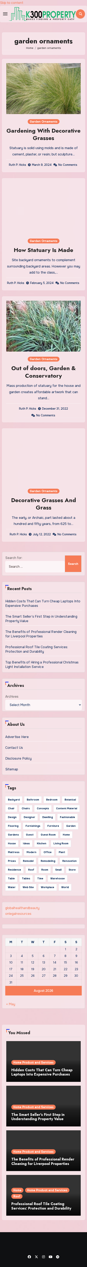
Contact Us (14, 748)
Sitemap (11, 769)
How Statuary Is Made (43, 250)
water (12, 887)
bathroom (33, 799)
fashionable (67, 817)
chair (11, 808)
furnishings (32, 826)
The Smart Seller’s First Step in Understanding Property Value (38, 1117)
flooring (13, 826)
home (66, 834)
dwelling (47, 817)
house (12, 843)
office (48, 852)
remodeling (48, 861)
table (11, 878)
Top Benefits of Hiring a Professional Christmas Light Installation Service (42, 664)
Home (17, 1190)
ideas (26, 843)
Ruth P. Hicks (17, 165)
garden (71, 826)
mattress (13, 852)
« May (10, 1004)
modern (31, 852)
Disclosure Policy (18, 758)
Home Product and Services (33, 1062)
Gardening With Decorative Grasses (43, 134)
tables (26, 878)
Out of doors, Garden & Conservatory (43, 372)
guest (30, 834)
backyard (14, 799)
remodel (28, 861)
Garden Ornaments (43, 121)
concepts (43, 808)
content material (66, 808)
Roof (16, 1196)
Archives (11, 696)
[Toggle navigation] (5, 13)
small (58, 869)
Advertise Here (17, 737)
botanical (70, 799)
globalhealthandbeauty (22, 908)
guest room (48, 834)
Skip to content (11, 3)
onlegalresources (18, 914)
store (72, 869)
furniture (53, 826)
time (40, 878)
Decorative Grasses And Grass (43, 504)
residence (14, 869)
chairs (26, 808)
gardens (13, 834)
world (65, 887)
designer (29, 817)
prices (12, 861)
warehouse (57, 878)
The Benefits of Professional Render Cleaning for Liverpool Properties (41, 634)
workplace (47, 887)
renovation (69, 861)
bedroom (51, 799)
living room (60, 843)
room (44, 869)
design (12, 817)
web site (28, 887)
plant (62, 852)
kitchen (41, 843)
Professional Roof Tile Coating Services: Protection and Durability (36, 649)
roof (31, 869)
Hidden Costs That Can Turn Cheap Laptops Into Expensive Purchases (41, 1072)
